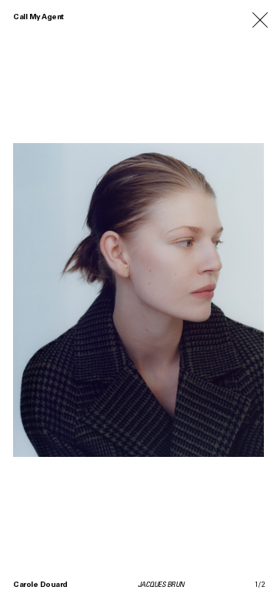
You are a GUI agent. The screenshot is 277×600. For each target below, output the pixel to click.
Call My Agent (38, 18)
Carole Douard (40, 585)
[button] (207, 300)
